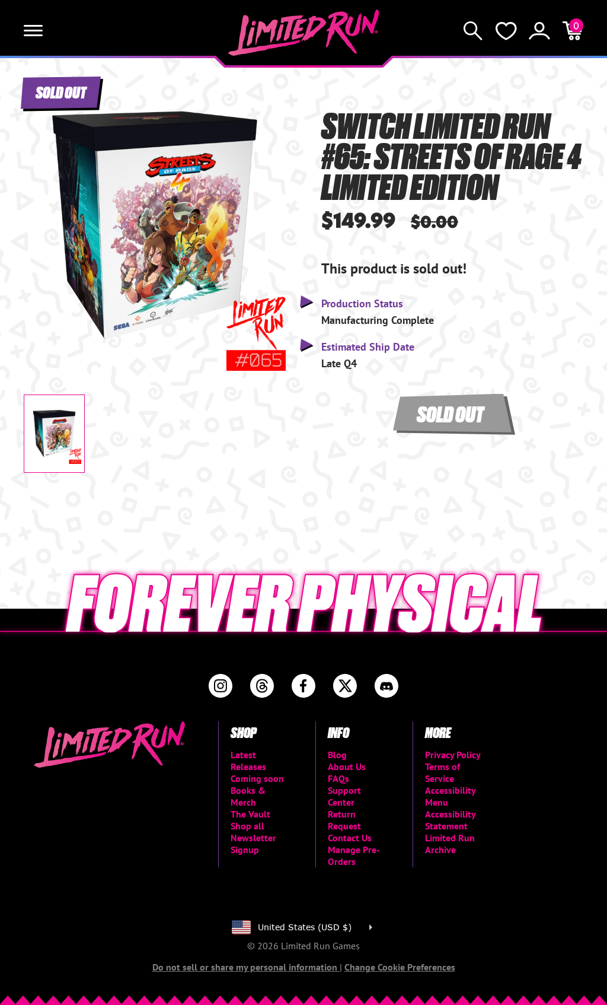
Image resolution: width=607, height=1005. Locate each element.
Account (539, 30)
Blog (337, 755)
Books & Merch (248, 796)
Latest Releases (248, 760)
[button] (42, 215)
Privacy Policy (453, 755)
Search (473, 30)
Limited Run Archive (450, 843)
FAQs (338, 778)
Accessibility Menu (450, 796)
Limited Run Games (303, 32)
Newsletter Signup (253, 843)
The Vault (250, 814)
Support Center (344, 796)
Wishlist (506, 30)
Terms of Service (442, 772)
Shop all (247, 826)
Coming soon (257, 778)
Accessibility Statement (450, 820)
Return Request (344, 820)
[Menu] (33, 30)
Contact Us (350, 838)
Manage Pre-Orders (354, 855)
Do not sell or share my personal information (246, 967)
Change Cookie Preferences (399, 967)
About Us (347, 766)
